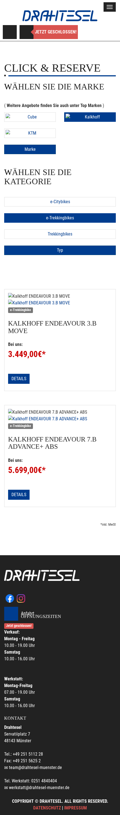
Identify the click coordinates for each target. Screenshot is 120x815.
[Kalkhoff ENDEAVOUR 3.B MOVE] (60, 303)
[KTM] (30, 133)
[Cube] (30, 117)
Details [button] (18, 378)
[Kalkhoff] (90, 117)
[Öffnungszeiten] (26, 32)
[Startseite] (60, 15)
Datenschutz (47, 808)
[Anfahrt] (10, 32)
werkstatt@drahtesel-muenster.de (39, 787)
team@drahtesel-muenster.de (35, 767)
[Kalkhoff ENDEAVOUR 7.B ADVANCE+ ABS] (60, 419)
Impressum (75, 808)
